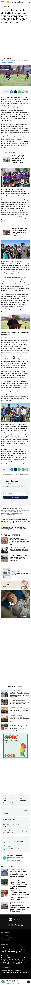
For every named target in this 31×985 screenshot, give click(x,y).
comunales (25, 510)
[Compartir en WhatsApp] (19, 91)
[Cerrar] (28, 982)
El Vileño (18, 963)
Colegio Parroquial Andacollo (11, 510)
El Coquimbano (19, 957)
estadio (4, 511)
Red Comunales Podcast (12, 972)
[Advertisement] (15, 40)
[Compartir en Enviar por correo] (23, 91)
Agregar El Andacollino (7, 62)
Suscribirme (15, 497)
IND (20, 511)
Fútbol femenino (13, 511)
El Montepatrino (11, 961)
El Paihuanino (11, 959)
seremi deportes (17, 513)
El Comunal (4, 957)
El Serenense (11, 957)
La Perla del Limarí (20, 961)
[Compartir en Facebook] (11, 91)
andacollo (19, 508)
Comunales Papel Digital (7, 970)
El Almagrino (4, 950)
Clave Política (17, 970)
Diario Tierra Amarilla (12, 951)
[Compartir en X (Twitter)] (15, 91)
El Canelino (20, 962)
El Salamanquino (11, 963)
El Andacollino (19, 959)
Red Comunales (7, 58)
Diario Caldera (20, 950)
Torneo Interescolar (8, 514)
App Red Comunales (24, 972)
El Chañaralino (12, 950)
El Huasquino (11, 953)
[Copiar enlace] (26, 91)
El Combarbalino (12, 962)
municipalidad (6, 513)
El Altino (20, 951)
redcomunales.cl (5, 935)
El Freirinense (19, 953)
